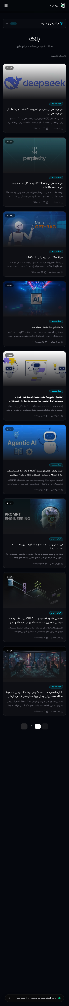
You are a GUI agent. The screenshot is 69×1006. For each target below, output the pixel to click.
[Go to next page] (24, 726)
